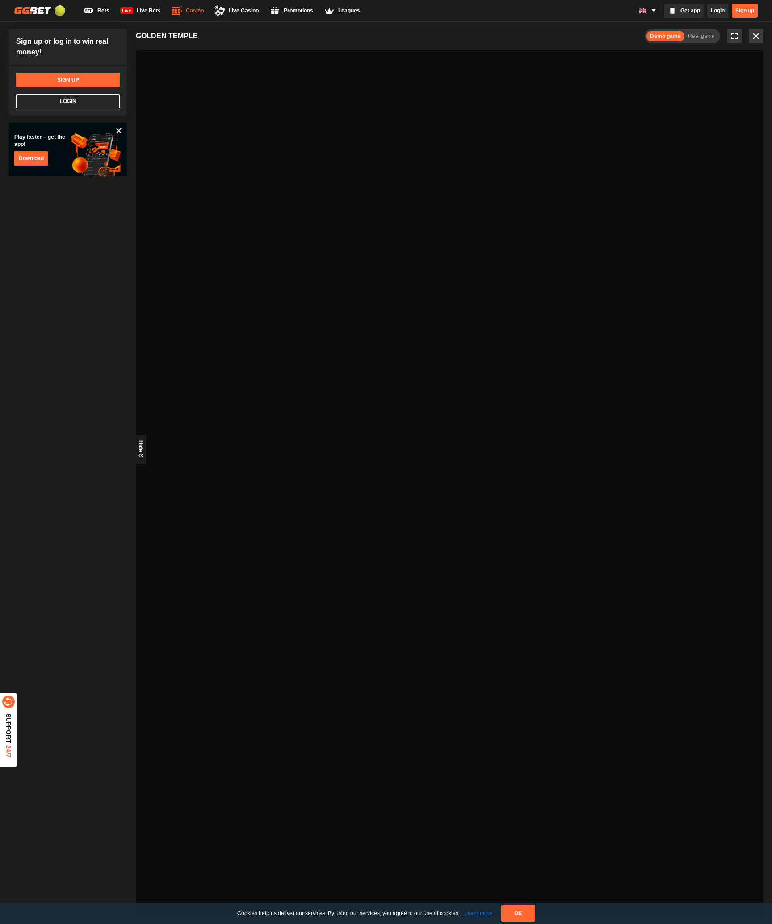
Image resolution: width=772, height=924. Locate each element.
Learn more (478, 913)
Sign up (744, 11)
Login (718, 11)
